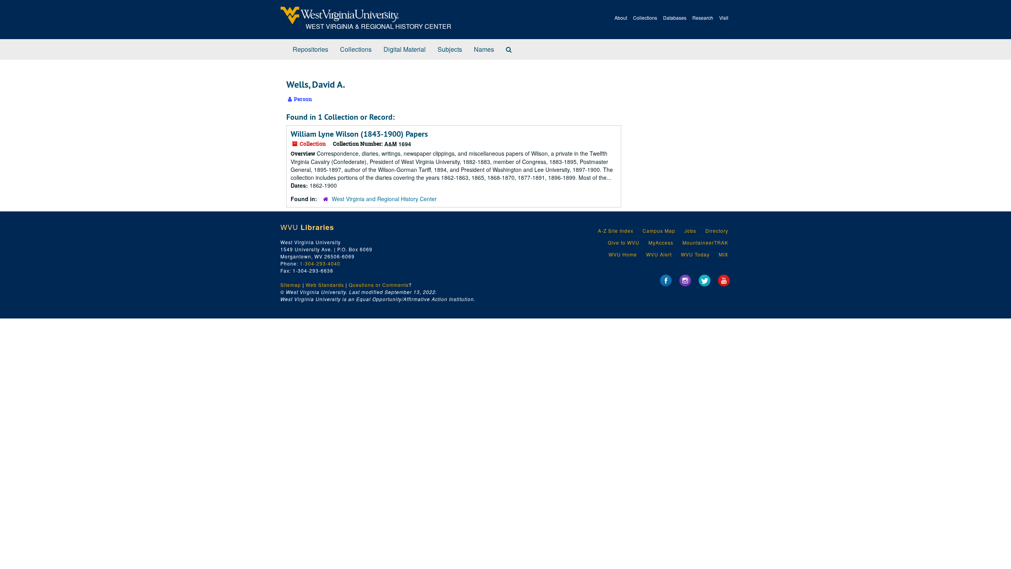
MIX (723, 254)
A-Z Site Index (615, 230)
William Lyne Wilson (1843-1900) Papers (359, 134)
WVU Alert (659, 254)
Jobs (690, 230)
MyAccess (660, 242)
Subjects (450, 49)
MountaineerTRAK (705, 242)
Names (484, 49)
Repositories (310, 49)
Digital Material (404, 49)
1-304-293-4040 (320, 263)
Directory (716, 230)
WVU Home (623, 254)
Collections (645, 17)
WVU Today (695, 254)
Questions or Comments (379, 284)
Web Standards (325, 284)
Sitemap (290, 284)
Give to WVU (623, 242)
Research (702, 17)
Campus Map (659, 230)
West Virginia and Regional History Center (384, 199)
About (620, 17)
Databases (674, 17)
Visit (723, 17)
